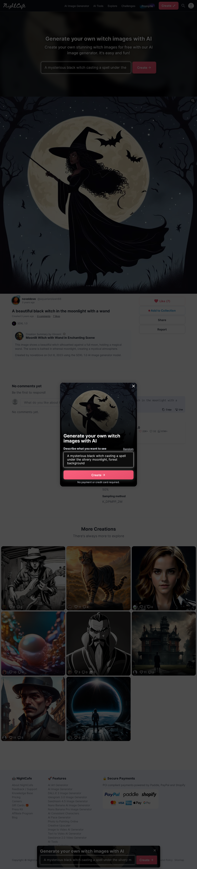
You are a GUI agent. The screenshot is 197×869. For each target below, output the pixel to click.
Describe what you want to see (84, 448)
